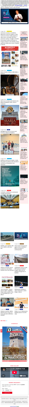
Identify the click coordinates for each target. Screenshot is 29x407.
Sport (8, 129)
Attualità (9, 70)
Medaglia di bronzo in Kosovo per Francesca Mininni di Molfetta (9, 132)
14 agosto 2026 (22, 41)
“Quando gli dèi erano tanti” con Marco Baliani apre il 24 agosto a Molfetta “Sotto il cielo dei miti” (14, 6)
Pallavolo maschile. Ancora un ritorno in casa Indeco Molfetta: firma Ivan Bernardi (23, 196)
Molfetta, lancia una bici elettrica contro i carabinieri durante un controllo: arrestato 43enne (23, 87)
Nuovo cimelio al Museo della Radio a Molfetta (9, 72)
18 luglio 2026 (3, 31)
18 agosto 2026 (22, 109)
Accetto (25, 5)
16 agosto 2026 (22, 96)
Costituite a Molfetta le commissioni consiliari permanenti (9, 192)
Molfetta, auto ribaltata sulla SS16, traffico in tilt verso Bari (7, 247)
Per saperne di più (18, 5)
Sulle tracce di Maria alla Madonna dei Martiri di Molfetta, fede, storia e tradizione (9, 102)
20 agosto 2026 (3, 243)
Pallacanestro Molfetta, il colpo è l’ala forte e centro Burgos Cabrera (24, 182)
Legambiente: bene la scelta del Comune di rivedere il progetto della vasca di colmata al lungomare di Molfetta (23, 115)
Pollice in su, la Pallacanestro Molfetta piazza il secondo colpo (23, 168)
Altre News (3, 320)
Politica (9, 190)
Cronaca (8, 243)
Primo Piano (9, 31)
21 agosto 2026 (3, 129)
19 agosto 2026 (22, 192)
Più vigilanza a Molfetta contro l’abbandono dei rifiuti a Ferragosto (24, 58)
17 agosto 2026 (22, 123)
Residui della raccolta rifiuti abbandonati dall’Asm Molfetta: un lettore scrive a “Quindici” (23, 72)
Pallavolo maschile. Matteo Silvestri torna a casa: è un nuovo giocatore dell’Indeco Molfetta (23, 128)
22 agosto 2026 (3, 70)
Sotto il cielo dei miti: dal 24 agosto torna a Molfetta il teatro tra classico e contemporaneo (20, 247)
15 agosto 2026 (22, 54)
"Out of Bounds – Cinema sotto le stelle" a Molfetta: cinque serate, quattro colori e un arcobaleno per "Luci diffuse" (24, 156)
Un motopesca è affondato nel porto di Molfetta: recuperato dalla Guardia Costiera (23, 45)
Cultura (21, 243)
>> (6, 321)
